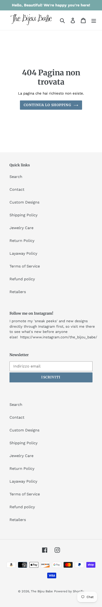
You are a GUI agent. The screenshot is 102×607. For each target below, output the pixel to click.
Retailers (17, 292)
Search (15, 176)
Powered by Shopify (69, 591)
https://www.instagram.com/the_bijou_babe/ (58, 337)
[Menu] (93, 20)
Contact (16, 189)
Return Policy (21, 240)
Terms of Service (24, 266)
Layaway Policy (23, 253)
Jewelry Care (21, 228)
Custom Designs (24, 202)
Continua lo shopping (47, 105)
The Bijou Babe (42, 591)
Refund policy (22, 279)
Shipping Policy (23, 215)
